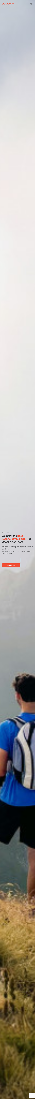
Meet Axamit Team (11, 565)
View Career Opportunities (11, 560)
